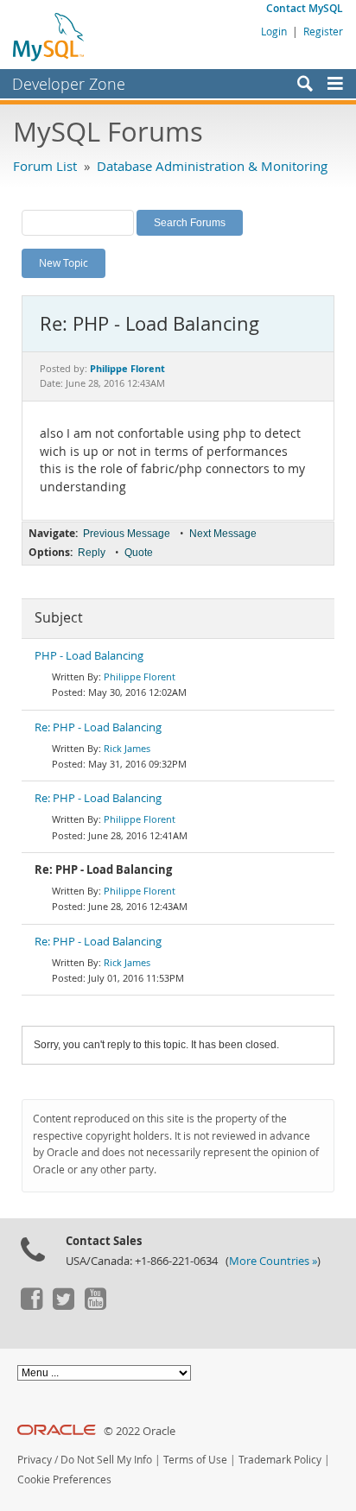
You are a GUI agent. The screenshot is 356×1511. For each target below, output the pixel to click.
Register (323, 31)
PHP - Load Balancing (89, 655)
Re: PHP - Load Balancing (98, 727)
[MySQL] (49, 36)
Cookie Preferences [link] (64, 1479)
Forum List (45, 165)
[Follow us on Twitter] (63, 1305)
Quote (138, 553)
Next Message (223, 534)
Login (274, 31)
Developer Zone (68, 83)
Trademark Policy (279, 1459)
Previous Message (126, 534)
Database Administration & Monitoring (212, 165)
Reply (91, 553)
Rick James (127, 748)
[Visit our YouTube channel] (95, 1305)
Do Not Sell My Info (106, 1459)
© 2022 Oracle (139, 1431)
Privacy (34, 1459)
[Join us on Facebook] (31, 1305)
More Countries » (273, 1261)
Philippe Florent (139, 676)
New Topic (63, 262)
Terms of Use (195, 1459)
